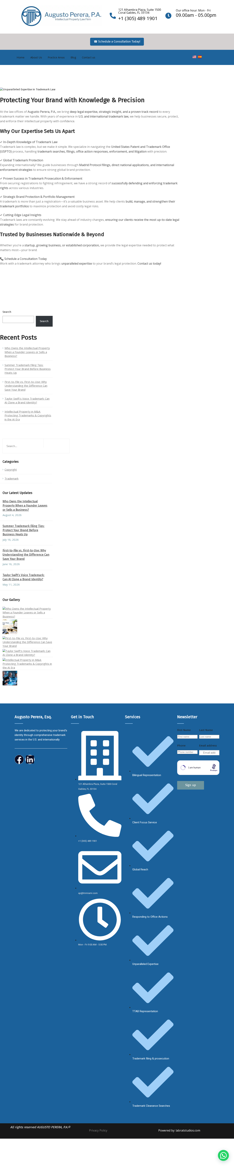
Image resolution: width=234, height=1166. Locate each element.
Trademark (11, 478)
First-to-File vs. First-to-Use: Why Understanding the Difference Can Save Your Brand (26, 385)
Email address (208, 745)
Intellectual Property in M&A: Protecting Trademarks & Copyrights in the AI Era (28, 415)
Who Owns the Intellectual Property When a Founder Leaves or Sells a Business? (27, 352)
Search (7, 311)
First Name (184, 730)
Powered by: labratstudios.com (179, 1130)
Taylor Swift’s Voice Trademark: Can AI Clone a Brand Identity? (27, 400)
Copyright (11, 469)
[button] (223, 1155)
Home (20, 57)
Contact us (88, 57)
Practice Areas (56, 57)
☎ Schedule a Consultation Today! (117, 41)
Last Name (206, 730)
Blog (73, 57)
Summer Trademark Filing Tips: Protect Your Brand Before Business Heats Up (28, 369)
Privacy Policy (98, 1130)
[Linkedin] (30, 759)
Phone (181, 745)
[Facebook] (19, 759)
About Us (36, 57)
